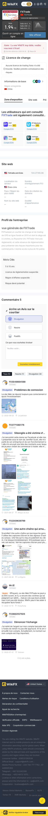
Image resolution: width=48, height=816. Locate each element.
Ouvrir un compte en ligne (13, 35)
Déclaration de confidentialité (15, 704)
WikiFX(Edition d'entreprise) (14, 714)
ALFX (39, 790)
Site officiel (35, 35)
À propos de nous (9, 693)
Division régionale (9, 731)
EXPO (24, 720)
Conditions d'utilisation (29, 698)
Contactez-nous (27, 693)
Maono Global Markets (12, 790)
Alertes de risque (9, 698)
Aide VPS (6, 725)
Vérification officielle (10, 720)
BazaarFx (30, 790)
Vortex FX (7, 795)
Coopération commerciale (24, 725)
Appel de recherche (10, 709)
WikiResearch (36, 720)
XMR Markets (20, 795)
